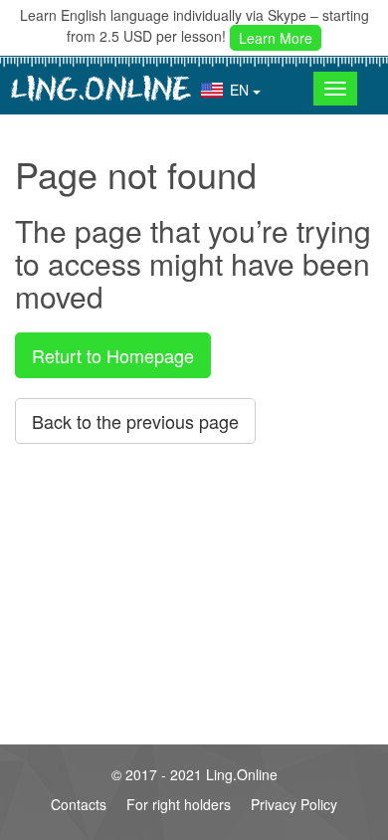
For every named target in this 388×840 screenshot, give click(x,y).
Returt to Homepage (113, 355)
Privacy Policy (294, 804)
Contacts (78, 804)
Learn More (275, 38)
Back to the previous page (135, 421)
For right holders (178, 804)
